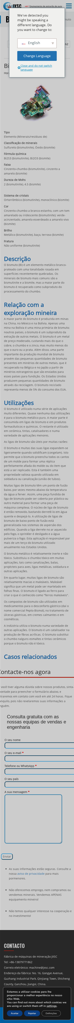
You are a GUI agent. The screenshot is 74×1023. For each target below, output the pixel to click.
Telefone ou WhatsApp (21, 766)
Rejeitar (32, 1013)
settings (52, 1006)
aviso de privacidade (31, 873)
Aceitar (15, 1013)
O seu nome (13, 740)
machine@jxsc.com (41, 967)
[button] (69, 6)
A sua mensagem (17, 792)
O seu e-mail (14, 753)
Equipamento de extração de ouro (46, 6)
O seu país (12, 779)
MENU (9, 6)
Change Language (37, 56)
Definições (51, 1013)
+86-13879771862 (20, 962)
